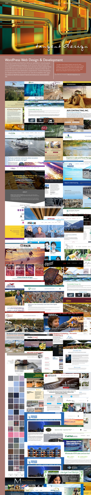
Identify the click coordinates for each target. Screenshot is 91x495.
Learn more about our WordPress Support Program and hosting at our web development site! (27, 74)
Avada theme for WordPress (19, 65)
